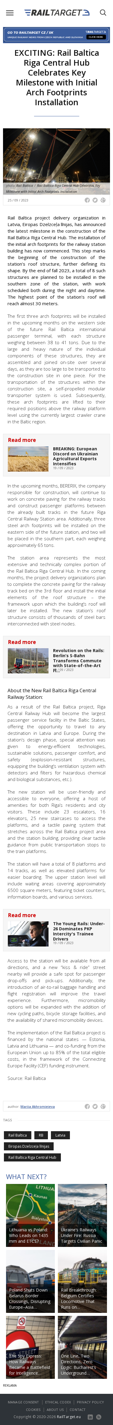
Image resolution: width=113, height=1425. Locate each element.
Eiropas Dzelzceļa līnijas (28, 1146)
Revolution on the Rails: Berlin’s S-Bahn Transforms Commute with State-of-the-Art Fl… (78, 660)
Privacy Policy (90, 1402)
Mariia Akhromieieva (37, 1106)
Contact (78, 1409)
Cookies (33, 1409)
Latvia (60, 1135)
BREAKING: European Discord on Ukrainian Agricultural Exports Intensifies (75, 456)
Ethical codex (58, 1402)
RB (41, 1135)
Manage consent (23, 1402)
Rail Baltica (17, 1135)
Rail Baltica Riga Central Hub (32, 1157)
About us (55, 1409)
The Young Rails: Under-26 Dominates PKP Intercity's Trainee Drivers (79, 931)
